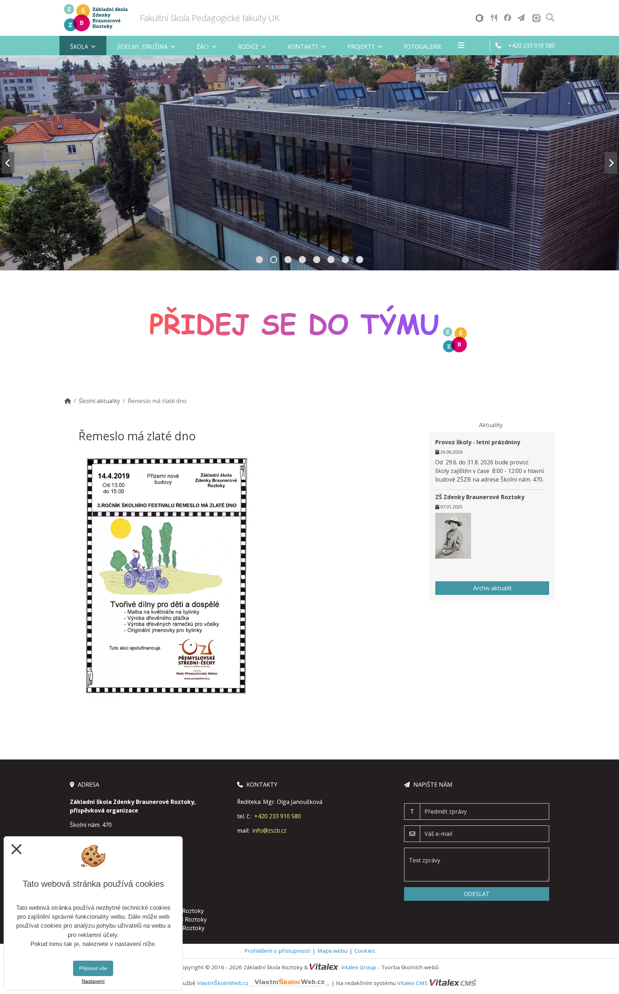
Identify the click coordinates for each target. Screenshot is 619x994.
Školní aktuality (99, 401)
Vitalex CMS (412, 982)
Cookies (364, 950)
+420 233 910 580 (277, 816)
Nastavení (93, 981)
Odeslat (477, 894)
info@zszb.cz (269, 830)
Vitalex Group (358, 967)
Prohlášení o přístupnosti (277, 950)
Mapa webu (332, 950)
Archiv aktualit (492, 588)
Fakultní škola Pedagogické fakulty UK (209, 18)
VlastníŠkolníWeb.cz (223, 982)
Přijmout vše (93, 968)
